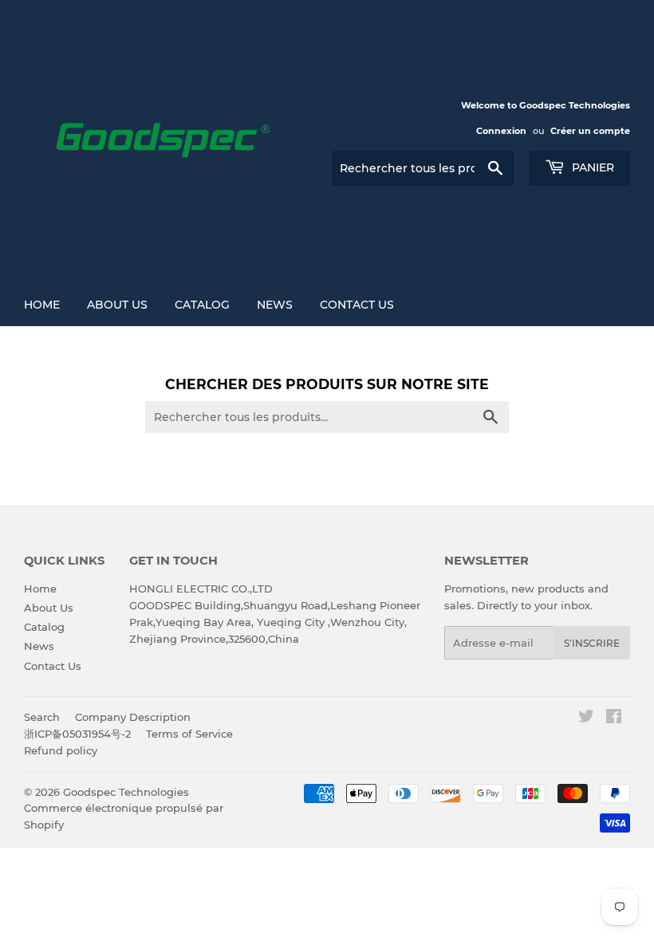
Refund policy (60, 750)
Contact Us (357, 304)
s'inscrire (592, 643)
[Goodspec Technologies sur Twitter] (586, 718)
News (275, 304)
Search (42, 717)
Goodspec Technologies (126, 791)
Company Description (133, 717)
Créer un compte (590, 130)
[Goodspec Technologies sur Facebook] (613, 718)
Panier (591, 167)
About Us (117, 304)
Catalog (202, 304)
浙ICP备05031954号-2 (77, 733)
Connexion (501, 130)
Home (42, 304)
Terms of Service (189, 733)
